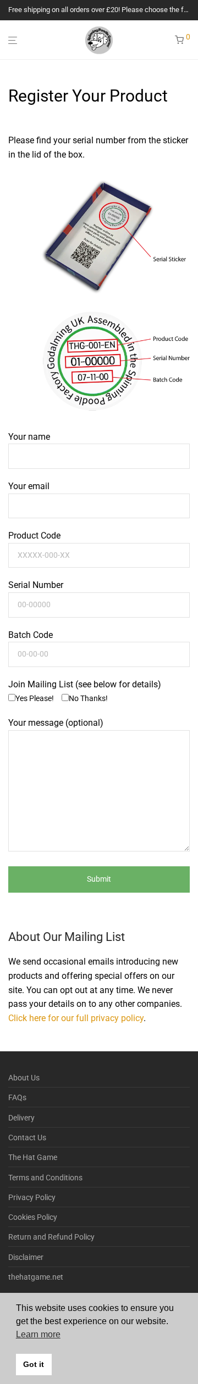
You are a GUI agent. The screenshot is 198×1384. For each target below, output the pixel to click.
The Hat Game (32, 1157)
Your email (29, 486)
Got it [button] (33, 1364)
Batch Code (30, 635)
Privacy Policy (32, 1197)
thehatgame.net (35, 1277)
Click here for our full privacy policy (76, 1018)
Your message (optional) (55, 723)
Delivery (21, 1117)
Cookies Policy (32, 1217)
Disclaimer (25, 1257)
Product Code (34, 535)
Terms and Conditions (45, 1177)
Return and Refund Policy (51, 1236)
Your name (29, 437)
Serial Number (35, 585)
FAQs (17, 1097)
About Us (24, 1077)
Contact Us (27, 1137)
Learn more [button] (38, 1334)
